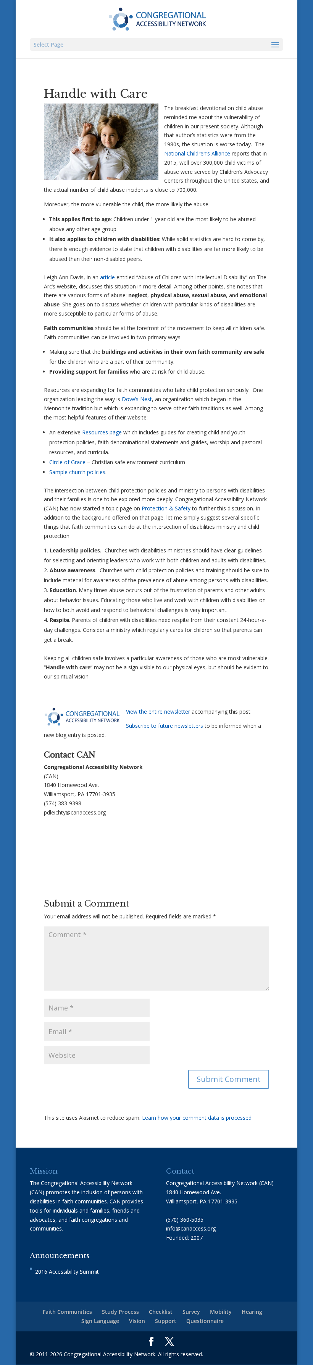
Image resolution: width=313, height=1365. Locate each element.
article (107, 277)
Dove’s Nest (137, 399)
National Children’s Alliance (197, 153)
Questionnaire (205, 1321)
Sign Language (100, 1321)
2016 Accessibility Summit (67, 1271)
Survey (191, 1311)
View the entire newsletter (158, 711)
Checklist (161, 1311)
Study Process (120, 1311)
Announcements (59, 1256)
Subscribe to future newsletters (164, 725)
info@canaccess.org (191, 1228)
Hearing (252, 1311)
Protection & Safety (166, 508)
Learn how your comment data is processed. (197, 1117)
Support (165, 1321)
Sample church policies (77, 472)
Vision (137, 1321)
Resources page (102, 432)
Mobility (221, 1311)
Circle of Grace (67, 462)
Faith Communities (67, 1311)
